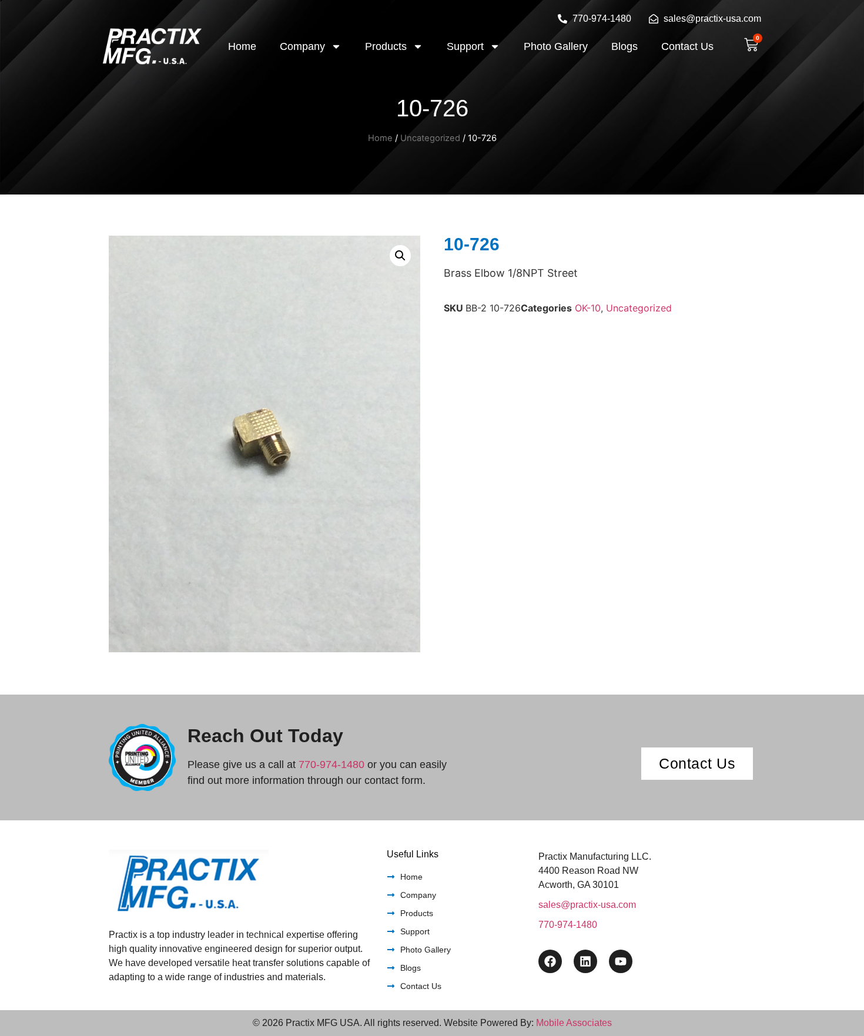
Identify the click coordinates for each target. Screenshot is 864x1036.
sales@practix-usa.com (587, 905)
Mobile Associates (574, 1023)
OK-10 (588, 308)
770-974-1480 (331, 764)
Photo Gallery (556, 46)
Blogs (624, 46)
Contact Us (687, 46)
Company (302, 46)
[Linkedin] (585, 961)
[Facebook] (550, 961)
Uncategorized (430, 138)
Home (242, 46)
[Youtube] (620, 961)
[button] (400, 255)
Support (465, 46)
